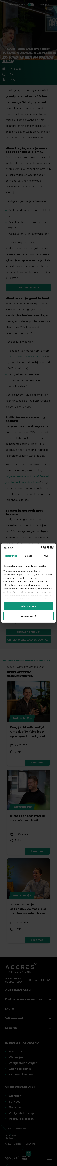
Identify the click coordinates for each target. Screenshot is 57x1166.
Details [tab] (28, 556)
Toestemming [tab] (10, 556)
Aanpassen (27, 616)
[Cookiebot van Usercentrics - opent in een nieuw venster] (41, 547)
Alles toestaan (28, 606)
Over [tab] (46, 556)
